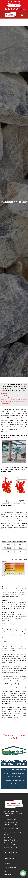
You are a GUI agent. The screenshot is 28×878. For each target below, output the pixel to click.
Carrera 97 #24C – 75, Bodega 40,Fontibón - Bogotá (11, 842)
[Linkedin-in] (9, 9)
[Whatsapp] (17, 9)
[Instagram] (11, 9)
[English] (24, 9)
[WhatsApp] (20, 852)
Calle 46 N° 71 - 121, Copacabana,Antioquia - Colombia (11, 827)
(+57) (13, 832)
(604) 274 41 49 (9, 834)
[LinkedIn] (9, 852)
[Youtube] (14, 9)
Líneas (6, 871)
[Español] (21, 9)
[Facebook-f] (6, 9)
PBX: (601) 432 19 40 (10, 847)
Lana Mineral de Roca (11, 867)
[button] (22, 15)
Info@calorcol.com (10, 819)
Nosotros (7, 864)
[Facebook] (5, 852)
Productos (7, 875)
